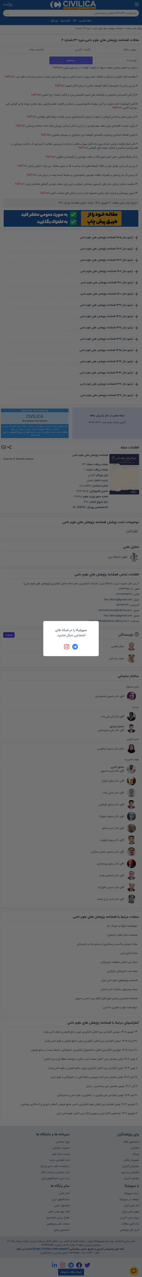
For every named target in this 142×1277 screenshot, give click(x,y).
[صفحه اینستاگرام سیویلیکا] (67, 647)
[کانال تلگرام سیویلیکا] (75, 647)
